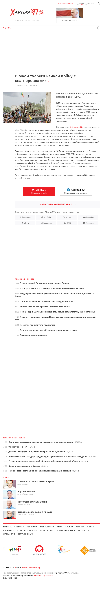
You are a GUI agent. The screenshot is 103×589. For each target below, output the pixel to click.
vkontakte (89, 217)
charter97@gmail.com (43, 575)
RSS (69, 223)
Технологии (20, 530)
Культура (69, 527)
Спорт (59, 527)
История (80, 527)
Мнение (6, 477)
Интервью (7, 530)
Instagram (47, 223)
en (86, 4)
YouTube (47, 217)
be (78, 4)
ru (82, 4)
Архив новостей (86, 3)
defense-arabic (76, 127)
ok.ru (26, 223)
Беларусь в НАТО (25, 534)
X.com (68, 217)
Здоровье (33, 530)
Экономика (32, 527)
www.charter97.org (32, 568)
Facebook (26, 217)
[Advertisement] (51, 52)
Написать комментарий (58, 204)
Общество (19, 527)
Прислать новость (66, 3)
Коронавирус (9, 534)
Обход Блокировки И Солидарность (72, 530)
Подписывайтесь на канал (76, 191)
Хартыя (26, 12)
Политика (7, 527)
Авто (42, 530)
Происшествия (47, 527)
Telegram (90, 223)
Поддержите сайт (39, 191)
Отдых (50, 530)
